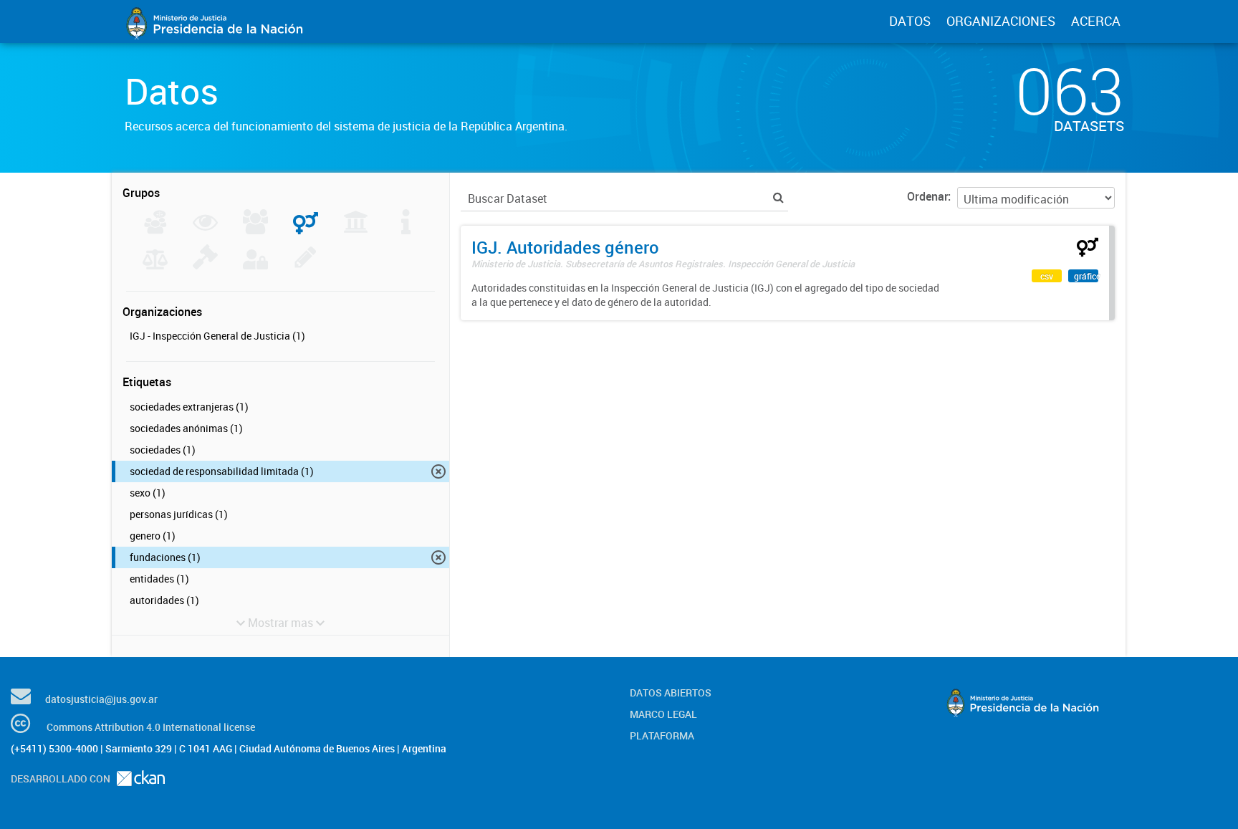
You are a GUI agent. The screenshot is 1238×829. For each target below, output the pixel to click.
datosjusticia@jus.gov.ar (101, 699)
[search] (778, 197)
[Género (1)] (305, 230)
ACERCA (1096, 20)
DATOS (910, 20)
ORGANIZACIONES (1000, 20)
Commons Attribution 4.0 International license (151, 727)
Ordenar (927, 196)
